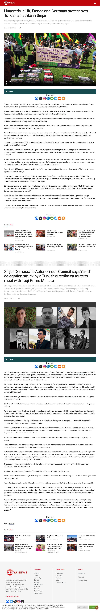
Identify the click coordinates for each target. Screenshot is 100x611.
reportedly (81, 372)
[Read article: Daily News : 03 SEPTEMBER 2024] (72, 538)
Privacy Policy (82, 580)
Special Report (38, 593)
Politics (36, 575)
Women (36, 589)
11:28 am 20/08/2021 (10, 28)
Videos (58, 580)
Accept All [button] (93, 607)
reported (62, 114)
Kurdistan (37, 582)
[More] (63, 98)
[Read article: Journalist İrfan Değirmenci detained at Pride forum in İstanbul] (72, 247)
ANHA (12, 392)
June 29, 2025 (51, 237)
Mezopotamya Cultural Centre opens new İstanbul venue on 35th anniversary (55, 246)
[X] (40, 98)
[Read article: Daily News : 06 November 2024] (9, 538)
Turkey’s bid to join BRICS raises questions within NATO (86, 546)
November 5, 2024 (53, 540)
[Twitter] (11, 601)
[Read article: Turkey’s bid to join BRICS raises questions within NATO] (72, 547)
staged (20, 150)
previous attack (70, 397)
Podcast (58, 578)
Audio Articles (38, 591)
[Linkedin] (48, 98)
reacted (26, 464)
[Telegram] (55, 98)
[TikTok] (22, 601)
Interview (37, 586)
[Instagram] (44, 98)
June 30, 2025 (20, 240)
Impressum (81, 573)
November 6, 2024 (21, 540)
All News (36, 573)
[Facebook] (36, 98)
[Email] (52, 98)
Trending (11, 523)
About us (81, 577)
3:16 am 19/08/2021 (9, 298)
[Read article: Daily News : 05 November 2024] (40, 538)
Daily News (59, 573)
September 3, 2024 (84, 540)
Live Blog (59, 575)
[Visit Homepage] (9, 3)
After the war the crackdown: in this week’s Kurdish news (55, 232)
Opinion (36, 580)
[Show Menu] (95, 3)
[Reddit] (59, 98)
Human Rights (38, 578)
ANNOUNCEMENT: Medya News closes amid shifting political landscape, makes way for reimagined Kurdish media (24, 234)
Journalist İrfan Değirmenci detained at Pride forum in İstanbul (87, 246)
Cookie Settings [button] (82, 607)
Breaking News (60, 582)
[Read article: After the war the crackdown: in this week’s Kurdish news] (40, 233)
